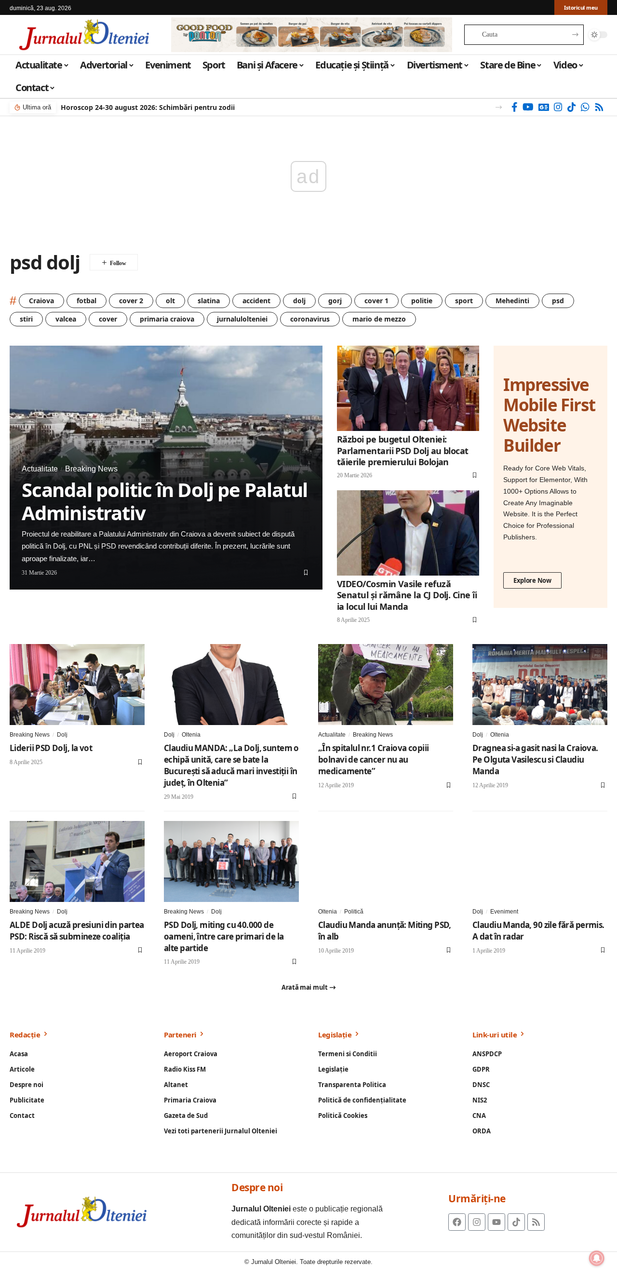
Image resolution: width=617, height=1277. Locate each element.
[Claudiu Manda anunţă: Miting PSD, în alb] (385, 861)
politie (421, 300)
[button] (499, 107)
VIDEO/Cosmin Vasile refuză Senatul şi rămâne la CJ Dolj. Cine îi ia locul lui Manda (407, 595)
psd (558, 300)
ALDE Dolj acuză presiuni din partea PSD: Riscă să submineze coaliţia (77, 930)
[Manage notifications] (596, 1258)
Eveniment (504, 911)
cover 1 (376, 300)
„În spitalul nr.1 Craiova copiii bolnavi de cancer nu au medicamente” (373, 759)
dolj (299, 300)
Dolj (62, 734)
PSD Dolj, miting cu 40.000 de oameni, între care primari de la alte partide (223, 936)
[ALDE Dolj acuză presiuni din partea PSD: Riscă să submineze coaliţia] (77, 861)
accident (256, 300)
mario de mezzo (379, 318)
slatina (209, 300)
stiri (26, 318)
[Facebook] (514, 107)
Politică (353, 911)
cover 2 (131, 300)
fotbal (86, 300)
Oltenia (191, 734)
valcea (65, 318)
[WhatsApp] (585, 107)
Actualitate (40, 469)
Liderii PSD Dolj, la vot (51, 747)
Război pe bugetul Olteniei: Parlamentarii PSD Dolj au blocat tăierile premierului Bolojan (403, 450)
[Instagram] (558, 107)
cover (108, 318)
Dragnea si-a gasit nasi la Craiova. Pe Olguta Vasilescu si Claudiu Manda (535, 759)
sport (464, 300)
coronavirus (310, 318)
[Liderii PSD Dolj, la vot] (77, 684)
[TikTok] (571, 107)
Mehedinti (512, 300)
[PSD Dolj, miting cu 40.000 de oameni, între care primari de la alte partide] (231, 861)
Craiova (41, 300)
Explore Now (532, 580)
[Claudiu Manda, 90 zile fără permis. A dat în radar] (539, 861)
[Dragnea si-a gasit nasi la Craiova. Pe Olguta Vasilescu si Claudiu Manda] (539, 684)
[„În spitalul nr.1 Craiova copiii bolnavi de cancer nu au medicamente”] (385, 684)
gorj (335, 300)
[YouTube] (528, 107)
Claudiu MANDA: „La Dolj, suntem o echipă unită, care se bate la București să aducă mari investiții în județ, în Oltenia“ (231, 765)
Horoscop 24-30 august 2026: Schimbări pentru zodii (148, 107)
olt (170, 300)
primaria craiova (167, 318)
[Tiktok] (516, 1222)
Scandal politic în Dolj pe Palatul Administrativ (165, 501)
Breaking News (91, 469)
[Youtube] (496, 1222)
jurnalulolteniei (242, 318)
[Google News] (543, 107)
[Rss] (599, 107)
